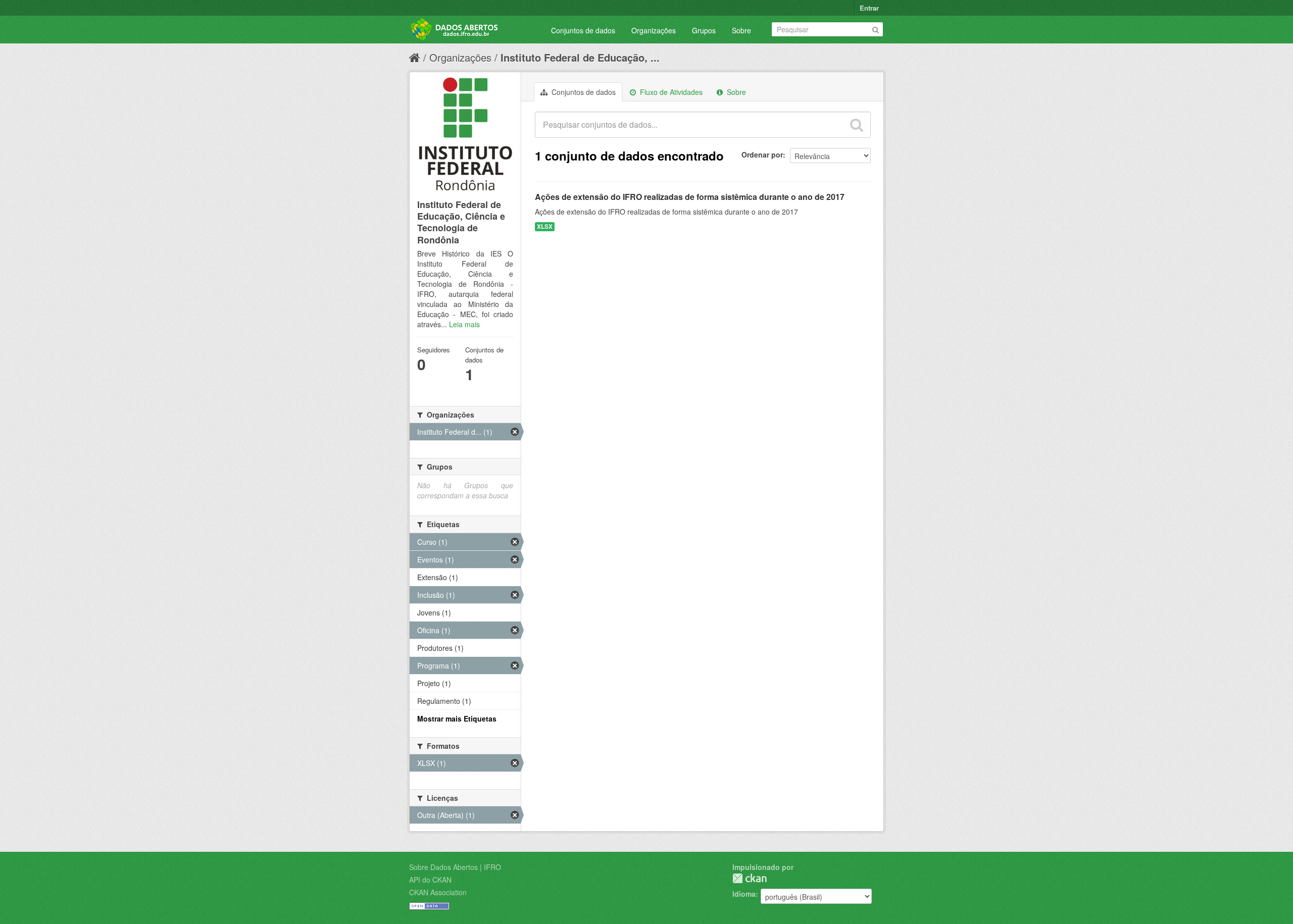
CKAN (749, 878)
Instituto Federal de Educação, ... (580, 57)
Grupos (704, 30)
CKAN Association (438, 892)
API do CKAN (430, 880)
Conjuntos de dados (583, 30)
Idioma (744, 894)
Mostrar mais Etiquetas (456, 718)
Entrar (869, 8)
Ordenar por (762, 154)
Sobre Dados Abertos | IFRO (455, 867)
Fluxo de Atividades (670, 92)
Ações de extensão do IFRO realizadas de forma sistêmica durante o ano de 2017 (689, 196)
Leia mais (464, 324)
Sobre (741, 30)
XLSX (545, 226)
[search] (856, 124)
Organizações (653, 30)
